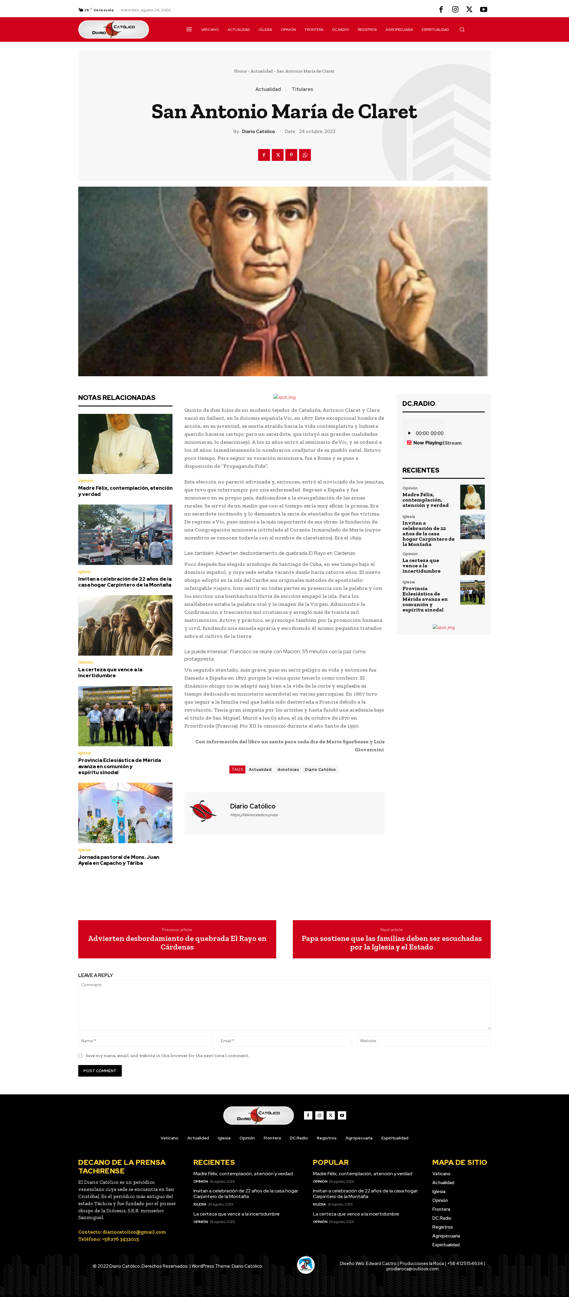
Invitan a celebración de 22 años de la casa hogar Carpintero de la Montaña (125, 582)
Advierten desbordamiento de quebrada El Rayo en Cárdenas (177, 942)
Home (240, 71)
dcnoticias (288, 769)
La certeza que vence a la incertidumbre (110, 672)
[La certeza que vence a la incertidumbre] (125, 625)
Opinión (85, 481)
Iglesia (84, 572)
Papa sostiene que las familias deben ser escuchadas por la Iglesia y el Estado (392, 942)
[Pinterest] (291, 155)
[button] (462, 29)
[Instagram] (455, 10)
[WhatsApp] (305, 155)
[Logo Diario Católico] (125, 29)
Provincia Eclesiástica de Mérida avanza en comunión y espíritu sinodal (119, 766)
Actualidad (261, 71)
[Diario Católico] (206, 812)
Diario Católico (258, 131)
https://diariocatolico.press (254, 814)
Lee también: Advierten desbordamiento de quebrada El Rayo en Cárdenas (269, 553)
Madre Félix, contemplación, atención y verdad (125, 491)
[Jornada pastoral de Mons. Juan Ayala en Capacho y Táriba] (125, 813)
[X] (469, 10)
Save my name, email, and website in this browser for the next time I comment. (167, 1055)
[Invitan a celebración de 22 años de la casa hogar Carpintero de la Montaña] (125, 535)
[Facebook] (441, 10)
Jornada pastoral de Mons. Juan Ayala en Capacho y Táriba (118, 860)
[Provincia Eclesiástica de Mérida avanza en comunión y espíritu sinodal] (125, 716)
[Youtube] (484, 10)
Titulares (302, 89)
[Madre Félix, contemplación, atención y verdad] (125, 444)
